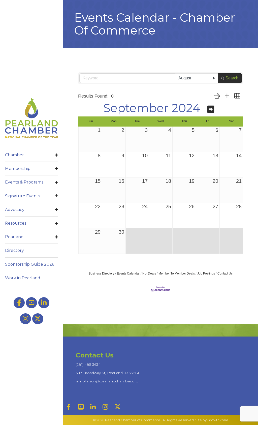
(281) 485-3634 (88, 364)
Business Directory (101, 273)
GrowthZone (217, 420)
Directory (14, 250)
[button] (216, 96)
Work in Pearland (22, 278)
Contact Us (225, 273)
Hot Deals (149, 273)
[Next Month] (210, 109)
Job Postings (206, 273)
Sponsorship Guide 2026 (29, 264)
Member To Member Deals (176, 273)
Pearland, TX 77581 (107, 373)
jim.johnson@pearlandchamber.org (107, 381)
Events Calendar (128, 273)
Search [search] (231, 78)
